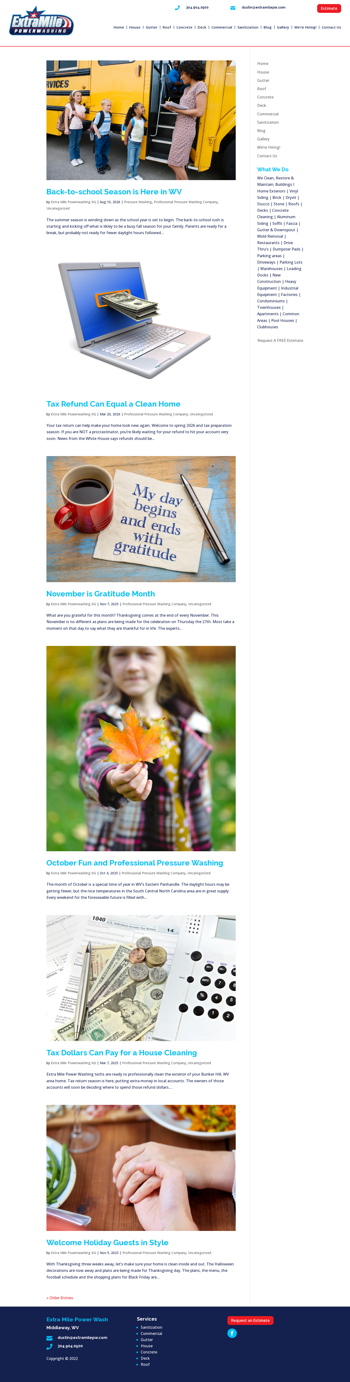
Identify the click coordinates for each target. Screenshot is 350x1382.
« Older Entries (59, 1297)
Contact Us (331, 27)
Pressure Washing (138, 202)
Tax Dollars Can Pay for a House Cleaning (121, 1052)
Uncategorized (58, 208)
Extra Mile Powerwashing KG (73, 202)
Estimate (329, 8)
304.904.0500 (197, 7)
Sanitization (247, 27)
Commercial (221, 27)
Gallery (283, 27)
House (134, 27)
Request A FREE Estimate (280, 340)
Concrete (184, 27)
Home (119, 27)
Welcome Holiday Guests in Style (107, 1242)
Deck (202, 27)
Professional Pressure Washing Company (186, 202)
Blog (268, 27)
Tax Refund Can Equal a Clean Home (113, 403)
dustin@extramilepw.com (263, 7)
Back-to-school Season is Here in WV (114, 191)
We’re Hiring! (305, 27)
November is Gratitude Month (100, 593)
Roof (167, 27)
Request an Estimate (250, 1320)
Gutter (151, 27)
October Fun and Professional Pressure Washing (134, 862)
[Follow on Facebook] (232, 1333)
